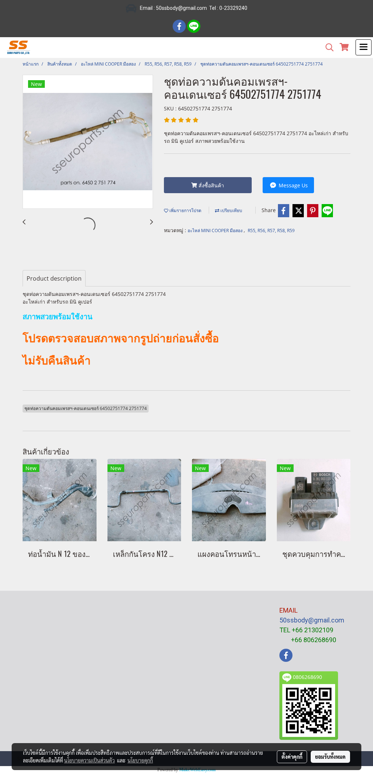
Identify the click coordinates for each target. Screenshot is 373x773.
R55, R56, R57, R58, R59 (271, 230)
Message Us (292, 185)
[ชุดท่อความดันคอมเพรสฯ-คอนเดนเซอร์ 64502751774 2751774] (88, 142)
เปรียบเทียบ (230, 210)
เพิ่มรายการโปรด (184, 210)
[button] (327, 47)
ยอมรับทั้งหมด (330, 756)
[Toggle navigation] (364, 47)
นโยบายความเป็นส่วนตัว (89, 760)
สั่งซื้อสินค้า (210, 185)
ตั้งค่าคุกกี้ (292, 756)
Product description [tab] (54, 278)
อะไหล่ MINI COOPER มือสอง (216, 230)
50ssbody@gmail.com (311, 620)
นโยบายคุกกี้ (140, 760)
